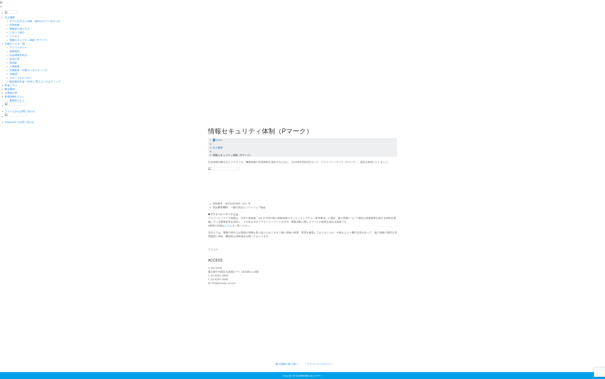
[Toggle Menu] (1, 6)
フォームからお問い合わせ (20, 111)
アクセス (14, 36)
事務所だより (17, 100)
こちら (228, 225)
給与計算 (14, 58)
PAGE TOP (590, 365)
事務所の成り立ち (19, 28)
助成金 (13, 62)
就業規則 (14, 51)
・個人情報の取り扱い (285, 363)
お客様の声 (11, 92)
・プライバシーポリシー (318, 363)
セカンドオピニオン (20, 77)
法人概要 (10, 17)
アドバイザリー (18, 47)
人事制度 (14, 66)
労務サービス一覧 (15, 43)
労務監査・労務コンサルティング (28, 70)
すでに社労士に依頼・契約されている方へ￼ (34, 21)
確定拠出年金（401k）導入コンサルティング (34, 81)
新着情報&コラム (14, 96)
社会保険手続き (18, 55)
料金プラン (11, 85)
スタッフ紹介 (17, 32)
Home (218, 140)
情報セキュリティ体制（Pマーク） (29, 40)
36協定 (13, 73)
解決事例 (10, 89)
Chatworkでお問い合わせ (19, 122)
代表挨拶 (14, 24)
